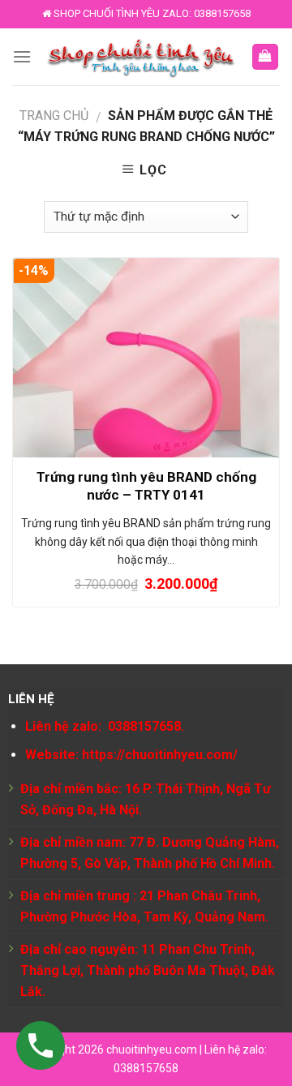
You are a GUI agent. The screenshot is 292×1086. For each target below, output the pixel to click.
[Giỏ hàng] (265, 57)
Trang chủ (53, 115)
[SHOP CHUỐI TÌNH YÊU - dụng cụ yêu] (141, 57)
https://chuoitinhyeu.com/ (160, 754)
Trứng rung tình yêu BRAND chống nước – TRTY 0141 (146, 486)
